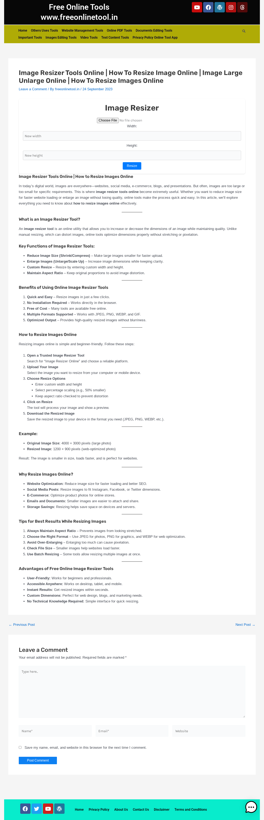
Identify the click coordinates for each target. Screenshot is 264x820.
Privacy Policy (99, 810)
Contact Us (141, 810)
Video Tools (89, 37)
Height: (132, 146)
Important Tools (30, 37)
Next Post (245, 624)
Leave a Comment (33, 89)
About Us (121, 810)
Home (22, 30)
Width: (132, 126)
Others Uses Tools (44, 30)
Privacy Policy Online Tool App (155, 37)
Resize (132, 166)
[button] (251, 806)
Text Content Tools (115, 37)
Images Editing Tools (61, 37)
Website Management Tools (82, 30)
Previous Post (22, 624)
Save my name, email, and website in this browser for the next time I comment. (86, 748)
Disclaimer (162, 810)
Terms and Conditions (190, 810)
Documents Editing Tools (154, 30)
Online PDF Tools (119, 30)
